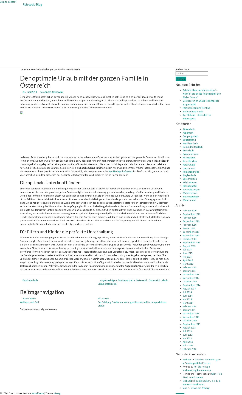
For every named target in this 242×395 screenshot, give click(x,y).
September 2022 (191, 214)
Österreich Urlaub (158, 280)
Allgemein (188, 132)
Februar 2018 (189, 217)
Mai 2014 (187, 299)
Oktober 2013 (190, 320)
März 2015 (188, 263)
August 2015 (189, 246)
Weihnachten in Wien (193, 111)
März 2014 (188, 302)
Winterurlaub (189, 200)
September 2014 (191, 285)
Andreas (187, 359)
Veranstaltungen (191, 189)
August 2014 (189, 288)
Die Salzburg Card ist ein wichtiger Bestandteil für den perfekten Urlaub (132, 302)
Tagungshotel (190, 185)
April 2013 (188, 341)
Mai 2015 (187, 256)
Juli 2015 (187, 249)
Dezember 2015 (191, 231)
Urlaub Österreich (107, 283)
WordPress (38, 393)
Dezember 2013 (191, 313)
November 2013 (191, 317)
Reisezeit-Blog (32, 4)
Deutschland (189, 139)
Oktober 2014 (190, 281)
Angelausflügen (108, 280)
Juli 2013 (187, 331)
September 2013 (191, 324)
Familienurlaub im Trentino (196, 107)
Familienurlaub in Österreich (133, 280)
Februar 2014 (189, 306)
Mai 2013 (187, 338)
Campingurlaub (190, 136)
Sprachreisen (190, 178)
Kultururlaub (189, 164)
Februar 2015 (189, 267)
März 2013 (188, 345)
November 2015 (191, 235)
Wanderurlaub (190, 193)
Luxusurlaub (189, 168)
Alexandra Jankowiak (51, 91)
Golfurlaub (188, 150)
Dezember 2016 (191, 221)
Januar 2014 (189, 309)
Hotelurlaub (189, 157)
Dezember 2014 (191, 274)
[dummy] (46, 133)
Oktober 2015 (190, 239)
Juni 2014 (187, 295)
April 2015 (188, 260)
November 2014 (191, 278)
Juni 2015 (187, 253)
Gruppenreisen (191, 154)
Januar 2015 (189, 270)
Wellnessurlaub (191, 196)
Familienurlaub (30, 280)
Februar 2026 (189, 210)
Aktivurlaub (189, 129)
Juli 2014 (187, 292)
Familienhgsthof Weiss (121, 171)
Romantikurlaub (191, 171)
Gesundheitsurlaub (193, 146)
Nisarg (57, 393)
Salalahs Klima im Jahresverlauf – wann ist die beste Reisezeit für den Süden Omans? (202, 94)
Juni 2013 (187, 334)
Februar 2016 (189, 224)
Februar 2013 (189, 348)
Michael (187, 380)
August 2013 (189, 327)
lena (185, 388)
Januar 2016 (189, 228)
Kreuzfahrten (190, 161)
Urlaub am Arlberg (200, 388)
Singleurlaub (189, 175)
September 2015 (191, 242)
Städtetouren (190, 182)
